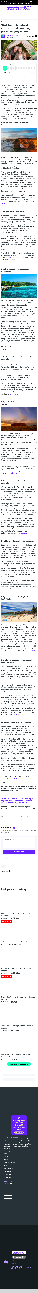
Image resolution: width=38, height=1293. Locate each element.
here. (34, 589)
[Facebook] (31, 1)
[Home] (19, 8)
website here (12, 257)
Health (6, 1160)
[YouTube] (36, 1)
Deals (14, 3)
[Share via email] (33, 36)
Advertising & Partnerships (12, 1189)
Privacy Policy (8, 1198)
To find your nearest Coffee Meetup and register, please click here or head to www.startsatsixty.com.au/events (18, 800)
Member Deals (8, 1168)
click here (14, 473)
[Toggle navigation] (32, 16)
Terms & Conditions (10, 1192)
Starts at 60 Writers (12, 35)
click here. (14, 394)
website (16, 714)
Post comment (19, 852)
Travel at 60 (20, 3)
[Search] (35, 16)
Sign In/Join (9, 3)
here (33, 650)
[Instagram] (33, 1)
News (3, 866)
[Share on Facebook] (36, 36)
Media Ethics (8, 1195)
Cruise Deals (8, 1177)
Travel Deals (8, 1174)
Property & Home (9, 1163)
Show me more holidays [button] (19, 1064)
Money (6, 1157)
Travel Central (28, 3)
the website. (22, 533)
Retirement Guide (9, 1171)
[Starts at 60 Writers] (3, 36)
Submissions (8, 1183)
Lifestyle (6, 1165)
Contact (6, 1186)
